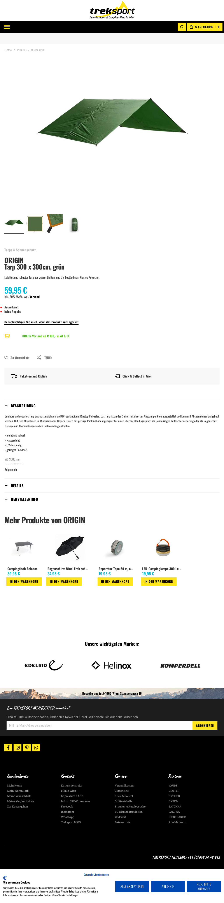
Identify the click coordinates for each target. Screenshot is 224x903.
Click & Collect (124, 796)
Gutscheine (122, 790)
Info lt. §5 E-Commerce (75, 801)
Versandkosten (124, 785)
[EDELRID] (44, 665)
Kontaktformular (71, 785)
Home (8, 50)
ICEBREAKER (177, 817)
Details (17, 485)
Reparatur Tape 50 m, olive (117, 568)
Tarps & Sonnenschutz (20, 249)
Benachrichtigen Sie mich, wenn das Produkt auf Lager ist (41, 322)
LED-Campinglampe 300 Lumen (163, 568)
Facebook (67, 806)
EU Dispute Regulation (129, 811)
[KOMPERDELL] (180, 665)
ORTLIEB (174, 796)
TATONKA (175, 806)
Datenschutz (122, 822)
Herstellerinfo (24, 499)
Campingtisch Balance (22, 568)
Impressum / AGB (72, 796)
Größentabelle (123, 801)
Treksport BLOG (71, 822)
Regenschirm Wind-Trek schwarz (69, 568)
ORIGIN (14, 260)
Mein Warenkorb (18, 790)
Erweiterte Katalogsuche (130, 806)
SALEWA (174, 811)
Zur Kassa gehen (17, 806)
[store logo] (112, 10)
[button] (34, 224)
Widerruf (120, 817)
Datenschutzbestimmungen (96, 874)
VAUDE (173, 785)
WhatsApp (67, 817)
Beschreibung (23, 405)
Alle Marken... (177, 822)
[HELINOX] (112, 665)
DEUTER (174, 790)
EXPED (173, 801)
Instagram (67, 811)
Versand (35, 296)
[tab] (112, 405)
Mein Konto (14, 785)
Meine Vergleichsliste (20, 801)
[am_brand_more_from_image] (24, 548)
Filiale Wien (68, 790)
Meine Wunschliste (19, 796)
